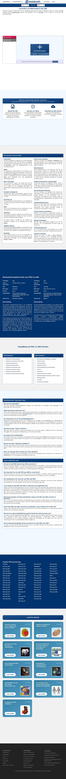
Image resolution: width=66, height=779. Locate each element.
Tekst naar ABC (57, 294)
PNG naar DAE (6, 575)
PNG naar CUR (37, 573)
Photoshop (20, 298)
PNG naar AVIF (37, 568)
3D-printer (41, 12)
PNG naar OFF (6, 589)
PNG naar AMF (6, 571)
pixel (39, 420)
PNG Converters (16, 293)
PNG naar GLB (6, 580)
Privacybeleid (5, 760)
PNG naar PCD (6, 591)
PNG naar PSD (53, 564)
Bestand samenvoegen (28, 765)
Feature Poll (5, 758)
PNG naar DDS (37, 575)
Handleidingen (6, 754)
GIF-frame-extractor (28, 767)
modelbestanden (16, 12)
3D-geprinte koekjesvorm (49, 757)
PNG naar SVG (53, 587)
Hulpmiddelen (6, 1)
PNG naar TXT (21, 601)
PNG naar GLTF (6, 582)
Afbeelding (14, 286)
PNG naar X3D (22, 584)
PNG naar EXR (37, 580)
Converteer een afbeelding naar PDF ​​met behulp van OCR (53, 760)
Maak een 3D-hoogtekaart (29, 754)
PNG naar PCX (37, 596)
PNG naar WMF (53, 589)
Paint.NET (14, 298)
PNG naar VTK (22, 575)
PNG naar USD (22, 571)
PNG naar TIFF (53, 571)
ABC (62, 11)
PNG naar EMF (53, 580)
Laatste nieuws (6, 752)
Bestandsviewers (17, 1)
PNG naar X (21, 582)
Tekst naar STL (27, 763)
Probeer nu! (55, 61)
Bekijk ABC (46, 296)
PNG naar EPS (53, 582)
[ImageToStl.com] (33, 2)
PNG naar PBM (37, 594)
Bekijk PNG (23, 294)
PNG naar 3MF (6, 566)
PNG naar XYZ (22, 587)
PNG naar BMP (37, 571)
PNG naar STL (21, 564)
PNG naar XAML (54, 591)
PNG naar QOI (53, 566)
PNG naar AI (53, 578)
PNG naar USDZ (22, 573)
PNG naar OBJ (6, 587)
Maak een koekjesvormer (29, 752)
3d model (46, 286)
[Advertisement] (17, 25)
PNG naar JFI (37, 589)
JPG (10, 328)
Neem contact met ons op (8, 765)
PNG (27, 11)
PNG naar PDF (37, 564)
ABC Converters (47, 293)
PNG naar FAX (37, 582)
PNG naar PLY (6, 594)
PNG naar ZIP (21, 591)
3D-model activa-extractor (29, 756)
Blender (45, 298)
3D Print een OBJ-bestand (49, 753)
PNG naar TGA (53, 568)
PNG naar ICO (37, 587)
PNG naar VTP (22, 578)
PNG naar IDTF (6, 584)
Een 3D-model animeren (49, 765)
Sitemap (4, 763)
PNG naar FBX (6, 578)
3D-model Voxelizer (56, 293)
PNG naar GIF (37, 584)
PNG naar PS (53, 584)
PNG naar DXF (22, 596)
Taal (53, 1)
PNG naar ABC (6, 568)
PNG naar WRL (22, 580)
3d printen (5, 756)
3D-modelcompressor (28, 758)
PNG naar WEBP (54, 573)
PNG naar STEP (7, 598)
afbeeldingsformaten (27, 413)
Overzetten (46, 1)
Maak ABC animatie (48, 294)
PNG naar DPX (37, 578)
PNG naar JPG (37, 591)
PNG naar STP (22, 566)
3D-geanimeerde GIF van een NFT (51, 755)
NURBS (61, 316)
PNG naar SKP (6, 596)
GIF (5, 319)
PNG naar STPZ (22, 568)
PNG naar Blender (7, 573)
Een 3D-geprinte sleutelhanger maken (52, 762)
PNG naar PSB (37, 598)
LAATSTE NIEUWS (33, 617)
